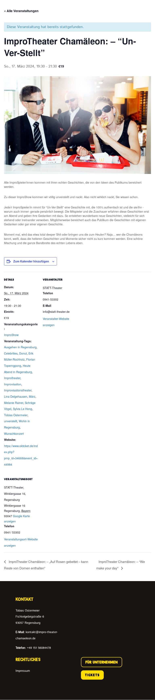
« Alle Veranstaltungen (21, 10)
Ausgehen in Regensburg (20, 347)
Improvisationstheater (17, 390)
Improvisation (12, 384)
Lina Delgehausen (15, 396)
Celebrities (11, 353)
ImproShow (11, 335)
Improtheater (12, 378)
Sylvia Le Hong (22, 409)
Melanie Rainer (13, 403)
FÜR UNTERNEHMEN (101, 662)
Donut (23, 353)
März (32, 396)
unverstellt (10, 421)
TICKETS (92, 675)
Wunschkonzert (14, 434)
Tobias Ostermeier (15, 415)
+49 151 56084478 (33, 648)
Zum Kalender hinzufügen (31, 261)
